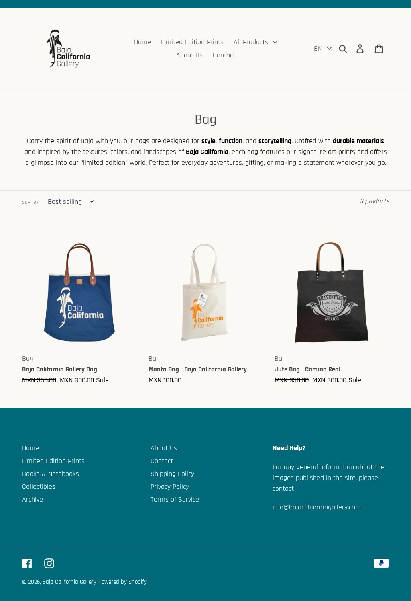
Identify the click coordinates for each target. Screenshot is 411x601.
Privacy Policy (170, 486)
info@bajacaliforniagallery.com (317, 507)
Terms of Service (175, 499)
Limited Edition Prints (53, 461)
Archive (32, 499)
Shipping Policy (172, 473)
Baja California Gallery (69, 582)
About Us (164, 448)
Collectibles (38, 486)
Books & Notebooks (50, 473)
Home (30, 448)
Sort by (30, 202)
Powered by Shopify (122, 582)
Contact (162, 461)
